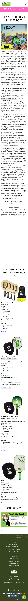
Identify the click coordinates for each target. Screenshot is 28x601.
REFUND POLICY (14, 556)
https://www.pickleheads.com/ (9, 95)
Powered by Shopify (14, 599)
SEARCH (14, 542)
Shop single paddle (6, 388)
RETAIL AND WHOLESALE (14, 549)
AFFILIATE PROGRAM (14, 551)
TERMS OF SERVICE (14, 566)
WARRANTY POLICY (14, 563)
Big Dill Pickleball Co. (7, 70)
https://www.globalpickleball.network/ (11, 102)
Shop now (3, 503)
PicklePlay (19, 137)
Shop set (3, 391)
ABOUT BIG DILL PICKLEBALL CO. (14, 547)
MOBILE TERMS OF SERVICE (14, 561)
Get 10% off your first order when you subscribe (13, 536)
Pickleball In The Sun (9, 163)
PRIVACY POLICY (14, 559)
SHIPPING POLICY (14, 554)
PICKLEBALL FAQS (14, 544)
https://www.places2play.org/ (9, 98)
